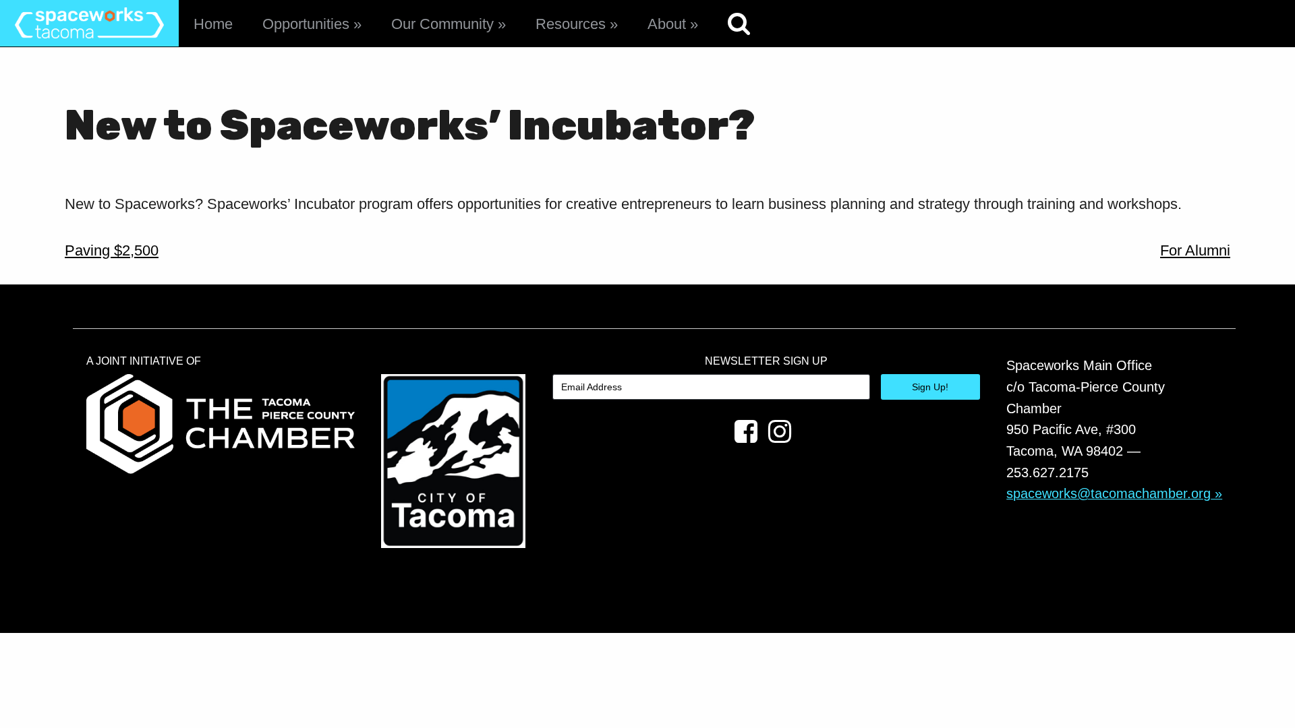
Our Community (442, 24)
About (667, 24)
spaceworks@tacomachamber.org (1108, 493)
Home (213, 24)
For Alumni (1195, 250)
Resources (571, 24)
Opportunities (305, 24)
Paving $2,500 (112, 250)
